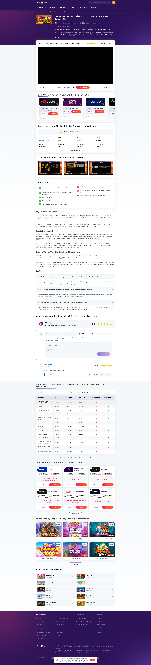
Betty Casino (105, 469)
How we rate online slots (82, 627)
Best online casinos (41, 618)
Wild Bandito (50, 575)
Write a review (103, 354)
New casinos (39, 624)
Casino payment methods (63, 618)
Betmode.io (104, 491)
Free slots (39, 627)
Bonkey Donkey (90, 602)
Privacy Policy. (80, 661)
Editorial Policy (101, 630)
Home (37, 11)
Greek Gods (41, 423)
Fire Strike (41, 426)
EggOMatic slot (64, 258)
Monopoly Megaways (44, 451)
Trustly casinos (60, 630)
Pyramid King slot (59, 245)
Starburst (49, 588)
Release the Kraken (44, 438)
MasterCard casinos (41, 638)
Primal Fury (89, 575)
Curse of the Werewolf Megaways (44, 418)
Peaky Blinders (42, 434)
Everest (48, 595)
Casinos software (41, 635)
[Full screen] (111, 87)
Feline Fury (89, 595)
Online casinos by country (43, 632)
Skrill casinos (59, 632)
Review (43, 484)
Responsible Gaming (81, 618)
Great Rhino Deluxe (44, 410)
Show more (75, 513)
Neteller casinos (60, 627)
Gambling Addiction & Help (83, 621)
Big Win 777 (41, 406)
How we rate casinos (81, 624)
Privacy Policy (101, 627)
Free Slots (43, 11)
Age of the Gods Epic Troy (44, 447)
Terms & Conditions (102, 624)
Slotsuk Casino (79, 491)
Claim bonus (53, 113)
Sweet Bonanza (90, 582)
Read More (58, 37)
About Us (93, 7)
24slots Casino (52, 491)
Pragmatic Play (44, 140)
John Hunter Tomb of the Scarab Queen (44, 442)
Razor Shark (89, 588)
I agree (92, 660)
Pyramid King (42, 430)
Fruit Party (41, 414)
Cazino (50, 469)
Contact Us (100, 621)
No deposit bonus (41, 630)
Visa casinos (59, 635)
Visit (55, 485)
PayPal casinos (60, 624)
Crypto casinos (40, 621)
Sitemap (99, 632)
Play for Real (83, 87)
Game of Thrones (51, 602)
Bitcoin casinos (60, 621)
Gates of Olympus (51, 582)
